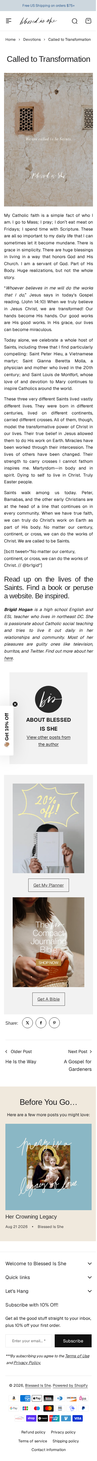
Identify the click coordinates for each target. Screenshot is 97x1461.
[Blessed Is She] (38, 21)
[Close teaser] (15, 704)
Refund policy (31, 1452)
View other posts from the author (49, 740)
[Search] (74, 21)
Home (10, 39)
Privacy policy (61, 1452)
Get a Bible (48, 999)
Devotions (32, 39)
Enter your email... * (27, 1361)
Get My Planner (48, 885)
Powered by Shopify (68, 1405)
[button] (6, 730)
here (8, 658)
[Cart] (88, 21)
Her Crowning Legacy (31, 1217)
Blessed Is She (36, 1405)
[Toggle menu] (9, 21)
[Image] (48, 828)
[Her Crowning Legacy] (48, 1167)
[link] (27, 1022)
